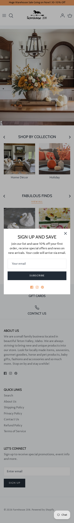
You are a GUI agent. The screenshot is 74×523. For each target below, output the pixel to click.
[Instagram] (37, 287)
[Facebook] (31, 287)
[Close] (65, 233)
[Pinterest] (42, 287)
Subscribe (37, 275)
